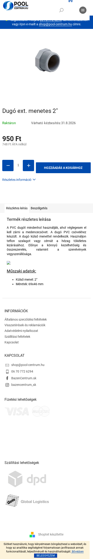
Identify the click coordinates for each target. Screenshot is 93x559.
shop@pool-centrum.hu (55, 24)
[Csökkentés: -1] (8, 165)
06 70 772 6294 (22, 371)
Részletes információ (16, 180)
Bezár (33, 197)
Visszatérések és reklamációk (25, 325)
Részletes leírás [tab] (17, 208)
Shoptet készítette (50, 534)
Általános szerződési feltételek (26, 319)
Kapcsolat (12, 342)
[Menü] (82, 10)
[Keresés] (61, 10)
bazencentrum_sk (23, 385)
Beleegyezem (46, 555)
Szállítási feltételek (17, 336)
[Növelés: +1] (28, 165)
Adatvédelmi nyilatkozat (21, 331)
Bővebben (77, 551)
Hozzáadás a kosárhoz (63, 168)
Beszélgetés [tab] (39, 208)
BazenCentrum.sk (23, 378)
